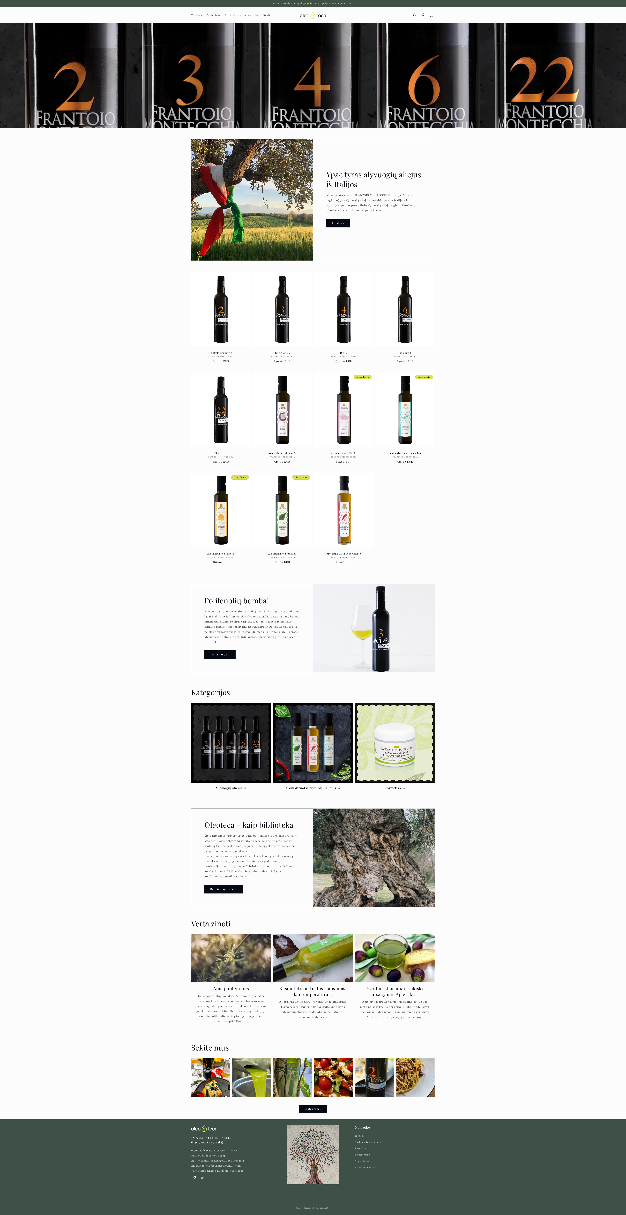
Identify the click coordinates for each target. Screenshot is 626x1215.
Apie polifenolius (231, 988)
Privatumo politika (366, 1167)
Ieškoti (359, 1135)
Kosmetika (392, 788)
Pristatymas (362, 1154)
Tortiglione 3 (282, 352)
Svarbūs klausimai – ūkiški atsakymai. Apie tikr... (395, 991)
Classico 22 (220, 453)
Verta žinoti (362, 1148)
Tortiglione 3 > (220, 654)
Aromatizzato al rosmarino (405, 453)
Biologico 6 (405, 352)
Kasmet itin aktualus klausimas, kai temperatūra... (312, 991)
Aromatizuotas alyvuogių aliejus (310, 788)
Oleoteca (308, 1208)
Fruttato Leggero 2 (221, 352)
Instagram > (313, 1108)
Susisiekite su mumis (368, 1142)
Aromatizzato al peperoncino (344, 553)
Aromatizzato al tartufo (282, 453)
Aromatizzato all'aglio (343, 453)
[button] (415, 15)
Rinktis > (338, 223)
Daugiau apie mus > (223, 889)
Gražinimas (362, 1161)
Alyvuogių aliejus (229, 788)
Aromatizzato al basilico (282, 553)
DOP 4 (343, 352)
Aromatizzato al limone (220, 553)
